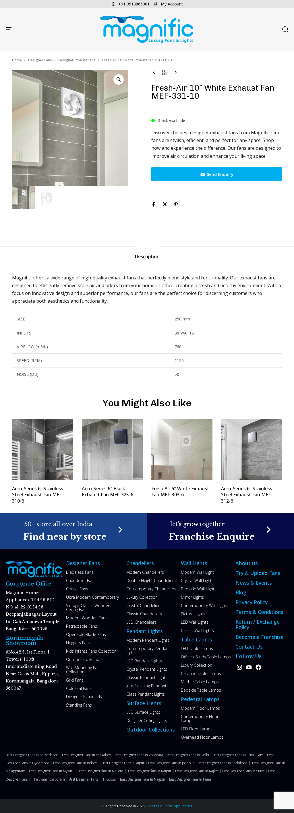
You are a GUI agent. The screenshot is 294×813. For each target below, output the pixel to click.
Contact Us (249, 646)
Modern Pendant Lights (147, 640)
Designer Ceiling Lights (146, 720)
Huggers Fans (78, 642)
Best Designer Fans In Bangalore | (88, 754)
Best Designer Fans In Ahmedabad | (34, 754)
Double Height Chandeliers (151, 580)
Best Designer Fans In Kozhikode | (225, 763)
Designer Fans (40, 60)
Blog (240, 592)
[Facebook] (258, 667)
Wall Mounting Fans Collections (84, 669)
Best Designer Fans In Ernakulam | (240, 754)
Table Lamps (196, 639)
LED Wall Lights (194, 622)
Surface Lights (143, 703)
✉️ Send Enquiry (216, 174)
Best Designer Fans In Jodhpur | (173, 763)
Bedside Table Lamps (201, 690)
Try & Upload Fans (257, 572)
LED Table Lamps (197, 648)
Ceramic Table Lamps (201, 673)
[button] (285, 29)
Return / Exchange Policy (257, 624)
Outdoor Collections (85, 659)
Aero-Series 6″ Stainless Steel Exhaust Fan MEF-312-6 (246, 494)
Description (147, 256)
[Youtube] (249, 667)
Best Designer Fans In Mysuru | (54, 771)
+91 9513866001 (134, 4)
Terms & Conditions (259, 611)
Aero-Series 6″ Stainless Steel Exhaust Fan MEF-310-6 (37, 494)
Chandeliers (140, 563)
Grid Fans (75, 680)
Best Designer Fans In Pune (190, 779)
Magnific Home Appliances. (170, 806)
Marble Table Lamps (200, 681)
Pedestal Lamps (200, 699)
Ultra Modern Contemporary (92, 597)
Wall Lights (194, 563)
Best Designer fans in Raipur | (151, 771)
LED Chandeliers (141, 622)
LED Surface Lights (143, 712)
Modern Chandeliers (145, 572)
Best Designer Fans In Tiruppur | (94, 779)
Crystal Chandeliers (144, 605)
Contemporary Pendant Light (148, 650)
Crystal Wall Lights (197, 580)
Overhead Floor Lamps (202, 737)
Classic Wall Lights (197, 630)
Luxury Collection (142, 597)
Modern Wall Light (197, 572)
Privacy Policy (251, 602)
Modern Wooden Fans (86, 618)
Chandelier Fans (81, 580)
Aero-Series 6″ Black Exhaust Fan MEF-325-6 (107, 491)
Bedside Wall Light (197, 589)
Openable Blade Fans (86, 634)
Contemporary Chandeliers (151, 589)
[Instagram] (239, 667)
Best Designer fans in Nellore (101, 771)
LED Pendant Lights (144, 661)
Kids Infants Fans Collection (91, 651)
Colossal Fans (79, 688)
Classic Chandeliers (144, 613)
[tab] (147, 257)
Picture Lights (193, 613)
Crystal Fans (77, 589)
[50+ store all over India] (73, 530)
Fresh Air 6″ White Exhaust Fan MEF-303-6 (180, 491)
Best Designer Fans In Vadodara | (141, 754)
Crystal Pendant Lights (146, 669)
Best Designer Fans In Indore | (77, 763)
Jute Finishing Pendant (146, 685)
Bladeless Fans (80, 572)
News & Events (253, 582)
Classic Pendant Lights (146, 677)
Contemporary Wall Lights (204, 605)
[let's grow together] (220, 530)
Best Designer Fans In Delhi (188, 754)
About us (246, 563)
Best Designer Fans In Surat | (245, 771)
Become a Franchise (259, 636)
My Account (172, 4)
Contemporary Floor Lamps (199, 718)
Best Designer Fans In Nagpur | (144, 779)
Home (17, 60)
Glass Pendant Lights (145, 694)
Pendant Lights (144, 631)
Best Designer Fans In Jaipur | (125, 763)
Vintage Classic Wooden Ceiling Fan (88, 607)
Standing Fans (79, 705)
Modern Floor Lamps (200, 708)
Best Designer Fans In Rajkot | (198, 771)
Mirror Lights (192, 597)
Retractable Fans (81, 626)
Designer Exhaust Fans (77, 60)
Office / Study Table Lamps (206, 657)
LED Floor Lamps (196, 729)
